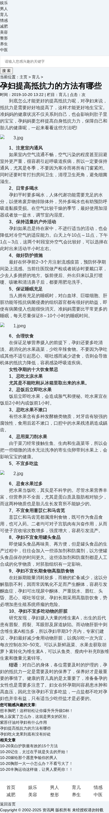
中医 (4, 50)
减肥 (4, 26)
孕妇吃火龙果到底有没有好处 (25, 734)
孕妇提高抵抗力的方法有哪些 (25, 728)
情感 (4, 20)
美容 (4, 32)
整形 (4, 38)
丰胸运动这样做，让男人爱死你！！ (41, 769)
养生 (4, 44)
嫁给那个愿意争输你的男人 (33, 757)
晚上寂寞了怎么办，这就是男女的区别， (35, 716)
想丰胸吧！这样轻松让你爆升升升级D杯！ (36, 710)
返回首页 (8, 804)
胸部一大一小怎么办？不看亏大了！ (41, 763)
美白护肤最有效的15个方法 (34, 746)
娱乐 (4, 3)
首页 (10, 787)
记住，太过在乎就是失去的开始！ (39, 751)
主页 (23, 77)
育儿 (4, 14)
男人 (4, 8)
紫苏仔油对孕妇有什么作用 (23, 722)
